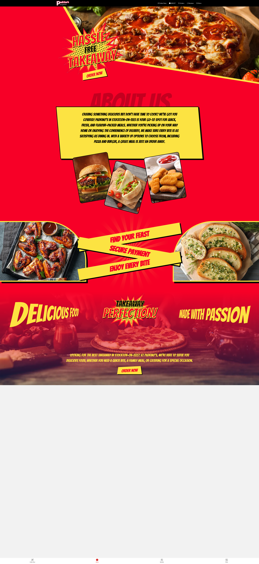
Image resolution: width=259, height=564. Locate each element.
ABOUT (173, 3)
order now (94, 75)
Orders (182, 3)
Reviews (191, 3)
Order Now (162, 3)
